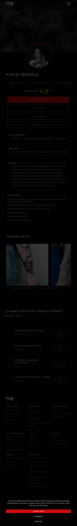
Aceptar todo (38, 511)
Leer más (38, 521)
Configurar (38, 516)
